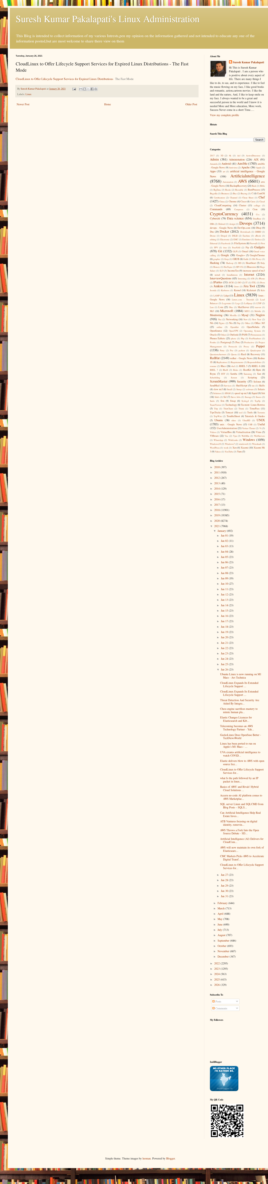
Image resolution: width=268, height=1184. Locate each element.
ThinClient (228, 408)
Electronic (225, 239)
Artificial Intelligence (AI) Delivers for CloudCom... (241, 840)
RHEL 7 (214, 369)
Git (220, 251)
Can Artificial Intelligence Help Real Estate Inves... (240, 814)
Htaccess (251, 267)
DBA (212, 223)
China (222, 201)
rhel (233, 366)
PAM (244, 334)
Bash (254, 185)
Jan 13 (225, 600)
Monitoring (216, 315)
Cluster (242, 205)
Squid (254, 393)
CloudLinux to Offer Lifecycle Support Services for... (242, 771)
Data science (235, 218)
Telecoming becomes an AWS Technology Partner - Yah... (237, 727)
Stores (258, 396)
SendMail (215, 385)
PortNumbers (255, 338)
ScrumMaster (219, 381)
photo (233, 338)
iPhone (262, 278)
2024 (217, 974)
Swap (233, 401)
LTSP (258, 303)
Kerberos (225, 290)
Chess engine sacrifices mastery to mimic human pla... (239, 710)
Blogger (170, 1158)
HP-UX (239, 266)
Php (242, 338)
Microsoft (226, 310)
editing (213, 239)
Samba (233, 373)
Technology (231, 404)
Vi (260, 428)
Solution (217, 393)
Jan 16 (225, 616)
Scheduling (215, 377)
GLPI (235, 251)
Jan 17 (225, 621)
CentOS (261, 193)
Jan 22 (225, 648)
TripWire (218, 416)
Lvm (220, 307)
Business (225, 193)
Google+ (240, 255)
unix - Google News (231, 424)
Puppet (260, 346)
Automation (228, 181)
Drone (213, 235)
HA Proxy (257, 259)
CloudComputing (222, 205)
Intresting (242, 278)
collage (257, 205)
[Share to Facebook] (92, 89)
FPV (216, 247)
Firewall (253, 243)
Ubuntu (218, 420)
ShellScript (241, 385)
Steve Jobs (236, 396)
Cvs (257, 214)
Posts (218, 1001)
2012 (217, 478)
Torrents (261, 412)
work (226, 447)
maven (258, 307)
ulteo (234, 420)
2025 (217, 979)
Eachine (246, 235)
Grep (226, 259)
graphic (216, 259)
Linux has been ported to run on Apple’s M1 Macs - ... (238, 745)
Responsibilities (254, 362)
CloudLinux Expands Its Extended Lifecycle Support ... (239, 684)
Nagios (260, 315)
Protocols (233, 346)
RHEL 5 (243, 366)
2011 (217, 472)
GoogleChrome (257, 255)
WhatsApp (218, 439)
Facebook (225, 243)
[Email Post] (74, 88)
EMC (235, 239)
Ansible (242, 163)
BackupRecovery (238, 185)
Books (228, 189)
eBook (258, 235)
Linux (28, 94)
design (232, 223)
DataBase (257, 218)
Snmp (239, 389)
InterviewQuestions (220, 278)
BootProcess (254, 189)
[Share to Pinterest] (96, 89)
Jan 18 (225, 626)
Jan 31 (225, 896)
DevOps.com (243, 227)
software (250, 389)
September (224, 940)
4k (230, 155)
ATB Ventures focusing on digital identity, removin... (238, 822)
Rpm (258, 369)
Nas (220, 319)
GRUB (236, 259)
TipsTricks (215, 412)
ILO (221, 270)
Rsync (213, 373)
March (221, 908)
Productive (249, 342)
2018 (217, 510)
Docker (224, 231)
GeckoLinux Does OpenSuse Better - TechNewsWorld (240, 736)
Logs (237, 303)
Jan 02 (225, 541)
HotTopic (228, 266)
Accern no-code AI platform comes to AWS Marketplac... (241, 797)
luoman (146, 1158)
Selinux (257, 381)
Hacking (214, 263)
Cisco (243, 201)
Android (226, 163)
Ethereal (213, 243)
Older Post (191, 104)
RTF (223, 373)
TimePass (255, 408)
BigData (217, 189)
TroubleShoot (233, 416)
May (220, 919)
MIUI (247, 311)
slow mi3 (218, 389)
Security (241, 381)
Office (247, 323)
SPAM (228, 393)
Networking (232, 319)
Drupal (224, 235)
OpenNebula (253, 327)
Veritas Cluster (248, 428)
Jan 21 (225, 643)
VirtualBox (226, 432)
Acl (238, 155)
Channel (233, 197)
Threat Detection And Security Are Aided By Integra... (239, 701)
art (224, 171)
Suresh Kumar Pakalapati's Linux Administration (108, 18)
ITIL (254, 282)
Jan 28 (225, 880)
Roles (235, 369)
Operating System (252, 330)
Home (107, 104)
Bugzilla (213, 193)
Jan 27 (225, 875)
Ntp (238, 323)
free (225, 247)
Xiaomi (244, 447)
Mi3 (212, 311)
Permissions (256, 334)
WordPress (215, 447)
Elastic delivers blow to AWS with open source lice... (242, 762)
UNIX (261, 420)
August (222, 935)
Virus (258, 432)
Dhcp (258, 227)
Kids (263, 290)
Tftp (216, 408)
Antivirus (233, 167)
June (220, 924)
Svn (222, 401)
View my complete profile (224, 115)
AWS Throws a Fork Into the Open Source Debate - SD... (239, 831)
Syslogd (245, 400)
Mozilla (233, 315)
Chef (262, 197)
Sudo (212, 400)
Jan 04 (225, 551)
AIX (256, 159)
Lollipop (248, 303)
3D (222, 155)
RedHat (215, 358)
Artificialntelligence (247, 176)
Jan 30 (225, 891)
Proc (237, 342)
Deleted (221, 223)
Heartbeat (251, 263)
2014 (217, 488)
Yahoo (218, 451)
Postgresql (226, 342)
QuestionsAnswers (218, 354)
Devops (245, 223)
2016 (217, 499)
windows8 (243, 443)
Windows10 (215, 443)
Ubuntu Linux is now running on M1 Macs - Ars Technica (240, 675)
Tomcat (229, 412)
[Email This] (81, 89)
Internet (249, 274)
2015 (217, 494)
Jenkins (218, 286)
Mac (231, 307)
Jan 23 (225, 653)
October (222, 946)
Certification (219, 197)
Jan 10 (225, 583)
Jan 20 (225, 637)
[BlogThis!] (85, 89)
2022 (217, 963)
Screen (234, 377)
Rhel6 (225, 369)
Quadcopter (255, 350)
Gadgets (259, 247)
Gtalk (245, 259)
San (259, 373)
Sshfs (217, 396)
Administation (237, 159)
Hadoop (229, 262)
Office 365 (259, 323)
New (245, 319)
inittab (217, 274)
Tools (250, 412)
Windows (249, 439)
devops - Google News (221, 227)
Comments (221, 1008)
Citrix (252, 201)
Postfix (213, 342)
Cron (255, 209)
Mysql (245, 315)
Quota (234, 354)
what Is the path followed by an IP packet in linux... (239, 779)
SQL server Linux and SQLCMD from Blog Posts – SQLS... (241, 805)
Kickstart (251, 290)
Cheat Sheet (247, 197)
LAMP (216, 295)
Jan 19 (225, 632)
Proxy (246, 346)
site (253, 385)
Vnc (226, 435)
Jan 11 (225, 589)
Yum (239, 451)
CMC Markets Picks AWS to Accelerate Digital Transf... (242, 857)
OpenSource (216, 330)
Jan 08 (225, 573)
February (223, 903)
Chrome (233, 201)
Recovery (255, 354)
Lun (212, 307)
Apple (259, 167)
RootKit (247, 369)
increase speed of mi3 (254, 270)
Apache (245, 167)
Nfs (211, 323)
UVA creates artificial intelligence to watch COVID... (240, 753)
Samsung (248, 373)
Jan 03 (225, 546)
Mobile (257, 311)
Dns (212, 231)
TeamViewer (215, 404)
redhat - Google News (241, 358)
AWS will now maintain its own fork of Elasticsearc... (242, 849)
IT (246, 282)
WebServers (259, 435)
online (219, 327)
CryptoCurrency (224, 213)
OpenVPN (233, 330)
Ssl (225, 397)
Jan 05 (225, 557)
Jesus (236, 286)
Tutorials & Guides (255, 416)
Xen (234, 447)
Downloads (245, 231)
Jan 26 (225, 669)
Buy (235, 193)
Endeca (258, 239)
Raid (243, 354)
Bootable (239, 189)
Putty (222, 350)
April (221, 913)
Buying (244, 193)
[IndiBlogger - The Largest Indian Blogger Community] (224, 1090)
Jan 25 (225, 664)
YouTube (229, 451)
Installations (232, 274)
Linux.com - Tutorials (243, 299)
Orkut (223, 334)
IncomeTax (233, 270)
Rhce (223, 366)
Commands (216, 209)
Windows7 (230, 443)
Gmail (245, 251)
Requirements (237, 362)
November (224, 951)
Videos (213, 432)
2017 (212, 155)
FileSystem (240, 243)
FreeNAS (236, 247)
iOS (252, 278)
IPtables (217, 282)
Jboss (262, 282)
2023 (217, 968)
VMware (214, 435)
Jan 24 (225, 658)
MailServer (243, 307)
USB (250, 424)
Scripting (252, 377)
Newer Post (23, 104)
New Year (256, 319)
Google (225, 255)
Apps (213, 171)
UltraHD (246, 420)
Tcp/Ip (258, 400)
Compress (238, 209)
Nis (231, 323)
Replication (222, 362)
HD (239, 262)
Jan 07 (225, 567)
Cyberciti (215, 218)
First (263, 243)
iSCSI (231, 282)
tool (240, 412)
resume (213, 366)
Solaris (261, 389)
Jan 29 (225, 885)
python (242, 350)
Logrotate (226, 303)
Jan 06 (225, 562)
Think (241, 408)
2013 (217, 483)
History (216, 266)
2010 (217, 467)
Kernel (237, 290)
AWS (242, 181)
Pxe (231, 350)
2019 (217, 515)
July (220, 930)
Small (229, 389)
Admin (214, 159)
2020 (217, 521)
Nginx (222, 323)
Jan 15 (225, 610)
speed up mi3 (241, 393)
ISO (239, 282)
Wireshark (257, 443)
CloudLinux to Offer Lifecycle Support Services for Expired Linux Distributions (64, 79)
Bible (262, 185)
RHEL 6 (256, 366)
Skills (262, 385)
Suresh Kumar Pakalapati (248, 62)
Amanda (214, 163)
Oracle (213, 334)
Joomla (213, 290)
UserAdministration (227, 428)
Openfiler (234, 327)
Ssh (263, 393)
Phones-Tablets (217, 338)
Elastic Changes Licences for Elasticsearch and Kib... (236, 719)
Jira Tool (249, 286)
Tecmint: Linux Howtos (253, 404)
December (224, 956)
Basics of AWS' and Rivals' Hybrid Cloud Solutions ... (239, 788)
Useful (261, 424)
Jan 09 (225, 578)
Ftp (247, 247)
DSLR (235, 235)
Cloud (262, 201)
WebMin (245, 435)
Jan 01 (225, 535)
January (222, 531)
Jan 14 (225, 605)
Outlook (234, 334)
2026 (217, 985)
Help (263, 262)
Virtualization (243, 432)
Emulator (246, 239)
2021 (217, 526)
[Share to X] (88, 89)
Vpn (235, 435)
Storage (248, 396)
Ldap (226, 295)
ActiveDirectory (253, 155)
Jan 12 (225, 594)
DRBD (258, 231)
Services (228, 385)
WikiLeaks (233, 439)
